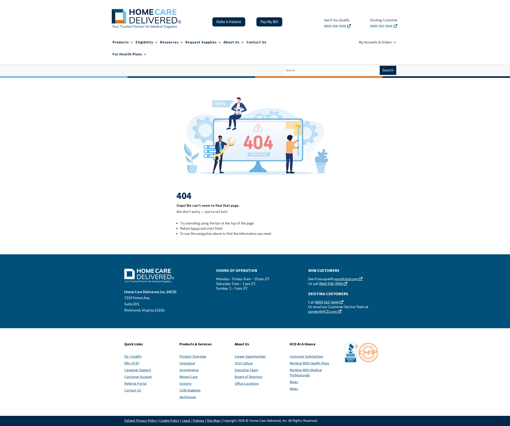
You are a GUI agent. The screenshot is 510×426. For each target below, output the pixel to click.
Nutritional (187, 397)
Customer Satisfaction (306, 356)
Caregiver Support (137, 370)
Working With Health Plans (309, 363)
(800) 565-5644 (384, 26)
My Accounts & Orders (375, 42)
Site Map (213, 420)
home (195, 228)
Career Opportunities (250, 356)
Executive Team (246, 370)
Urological (187, 363)
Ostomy (185, 383)
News (294, 388)
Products (121, 42)
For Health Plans (127, 54)
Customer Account (138, 376)
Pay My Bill (269, 22)
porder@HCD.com (325, 311)
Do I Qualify (132, 356)
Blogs (294, 382)
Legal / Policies (193, 420)
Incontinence (189, 370)
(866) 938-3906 (338, 26)
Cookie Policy (169, 420)
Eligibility (144, 42)
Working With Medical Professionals (306, 373)
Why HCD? (131, 363)
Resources (169, 42)
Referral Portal (135, 383)
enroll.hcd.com (349, 279)
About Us (231, 42)
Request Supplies (201, 42)
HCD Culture (244, 363)
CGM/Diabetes (190, 390)
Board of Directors (248, 376)
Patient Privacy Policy (140, 420)
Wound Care (188, 376)
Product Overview (192, 356)
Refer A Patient (228, 22)
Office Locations (247, 383)
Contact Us (256, 42)
